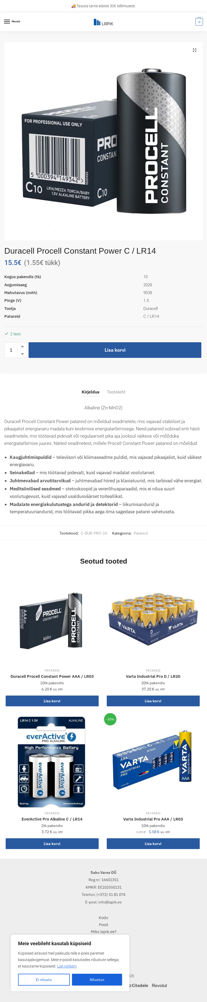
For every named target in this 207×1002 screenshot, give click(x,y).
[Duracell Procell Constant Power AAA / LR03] (52, 619)
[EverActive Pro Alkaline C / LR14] (52, 762)
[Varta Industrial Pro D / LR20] (153, 619)
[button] (194, 50)
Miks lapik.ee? (103, 931)
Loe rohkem (67, 966)
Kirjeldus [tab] (90, 391)
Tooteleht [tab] (116, 391)
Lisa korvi (115, 350)
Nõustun (97, 979)
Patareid (141, 533)
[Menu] (7, 22)
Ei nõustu (44, 979)
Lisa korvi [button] (52, 701)
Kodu (103, 917)
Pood (103, 924)
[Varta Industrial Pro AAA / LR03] (153, 762)
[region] (70, 963)
